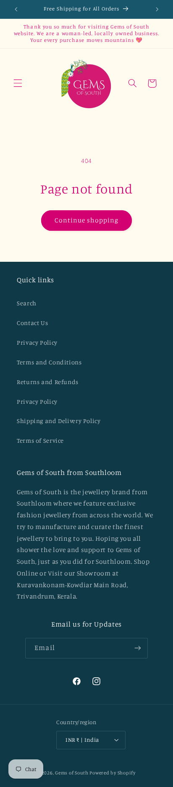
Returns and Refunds (48, 381)
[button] (17, 83)
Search (27, 303)
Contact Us (32, 322)
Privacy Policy (37, 342)
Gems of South (72, 773)
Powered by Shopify (112, 773)
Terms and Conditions (49, 362)
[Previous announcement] (16, 9)
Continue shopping (87, 220)
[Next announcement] (157, 9)
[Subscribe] (137, 648)
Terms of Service (40, 440)
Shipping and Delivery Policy (59, 420)
